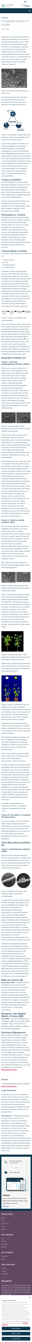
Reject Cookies (16, 1333)
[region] (16, 1318)
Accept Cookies (16, 1338)
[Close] (30, 1298)
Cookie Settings (16, 1328)
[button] (16, 1162)
